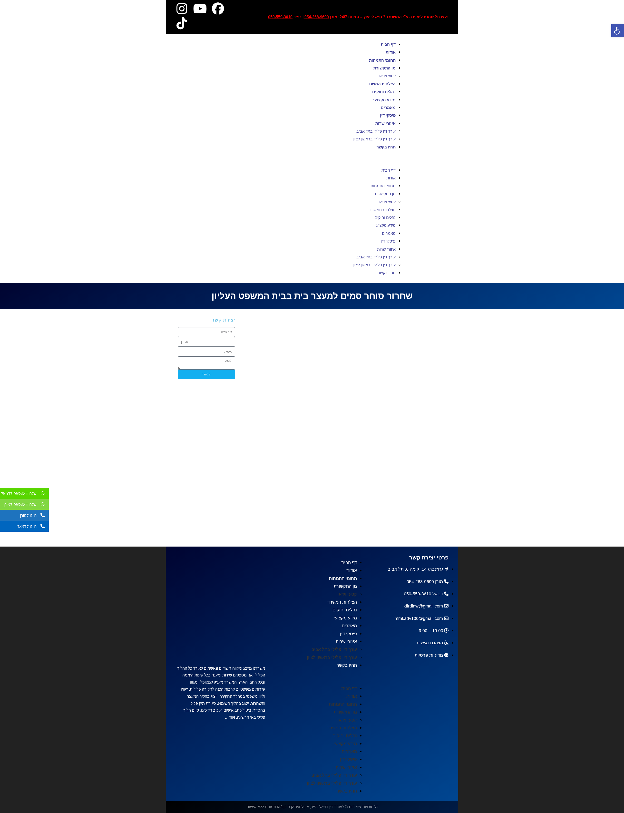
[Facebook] (218, 8)
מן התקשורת (384, 68)
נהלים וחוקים (384, 92)
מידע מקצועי (384, 100)
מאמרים (388, 108)
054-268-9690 (316, 17)
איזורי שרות (385, 123)
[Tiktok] (182, 23)
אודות (391, 52)
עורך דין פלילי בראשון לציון (374, 139)
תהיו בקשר (386, 147)
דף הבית (388, 44)
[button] (293, 158)
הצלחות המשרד (382, 84)
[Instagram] (182, 8)
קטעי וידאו (387, 76)
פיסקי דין (388, 115)
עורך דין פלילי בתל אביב (376, 131)
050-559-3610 (280, 17)
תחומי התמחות (382, 60)
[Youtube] (200, 8)
